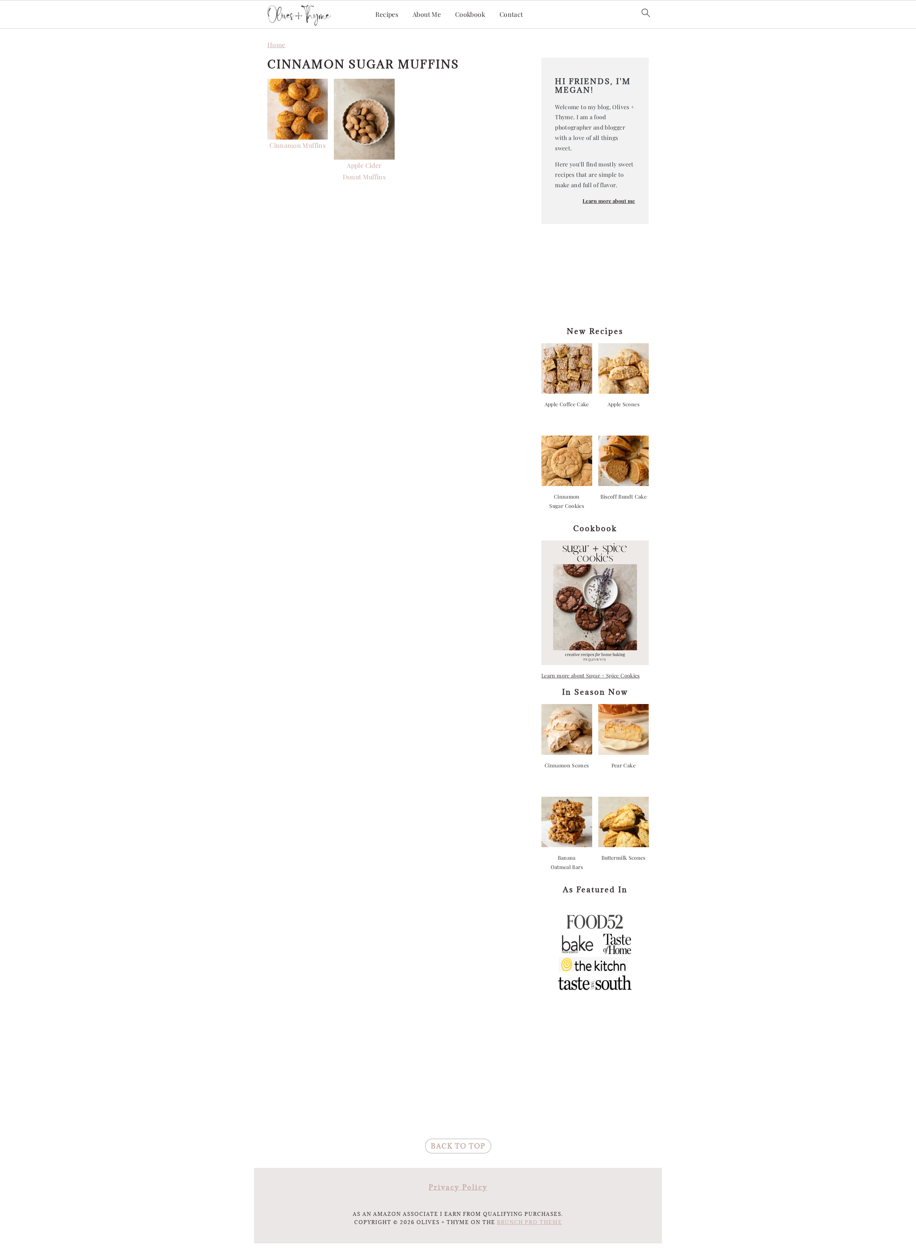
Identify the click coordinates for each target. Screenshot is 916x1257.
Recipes (387, 15)
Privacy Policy (458, 1187)
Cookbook (470, 15)
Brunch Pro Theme (529, 1222)
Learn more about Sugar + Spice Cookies (590, 675)
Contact (511, 15)
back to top (458, 1146)
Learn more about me (609, 200)
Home (276, 44)
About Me (427, 15)
